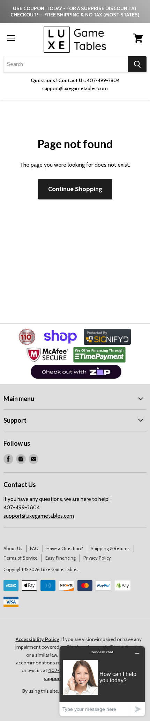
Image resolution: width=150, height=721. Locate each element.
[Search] (137, 64)
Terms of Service (20, 558)
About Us (12, 548)
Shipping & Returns (110, 548)
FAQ (34, 548)
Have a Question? (64, 548)
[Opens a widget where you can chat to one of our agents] (102, 681)
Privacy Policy (97, 558)
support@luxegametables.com (38, 516)
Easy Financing (60, 558)
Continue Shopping (75, 189)
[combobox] (65, 64)
